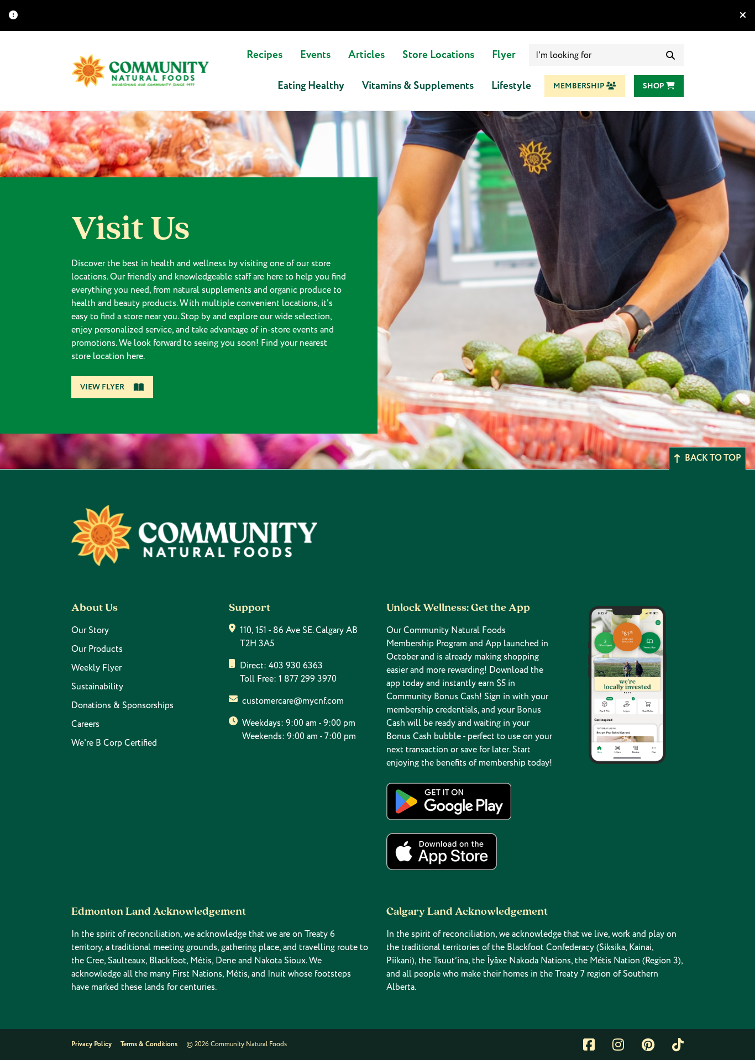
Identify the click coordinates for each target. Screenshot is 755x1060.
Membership (579, 86)
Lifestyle (511, 85)
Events (315, 55)
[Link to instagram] (618, 1044)
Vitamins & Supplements (418, 85)
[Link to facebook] (589, 1044)
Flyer (504, 55)
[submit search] (670, 55)
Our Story (90, 630)
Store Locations (438, 55)
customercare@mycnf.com (293, 701)
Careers (85, 724)
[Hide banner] (743, 15)
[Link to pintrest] (648, 1044)
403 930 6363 (296, 666)
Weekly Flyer (96, 668)
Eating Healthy (310, 85)
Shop (654, 86)
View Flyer (102, 387)
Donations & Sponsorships (122, 705)
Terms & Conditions (148, 1044)
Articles (366, 55)
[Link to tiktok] (678, 1044)
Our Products (97, 649)
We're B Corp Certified (114, 743)
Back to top (713, 458)
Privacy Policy (91, 1044)
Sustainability (97, 687)
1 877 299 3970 (308, 679)
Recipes (264, 55)
